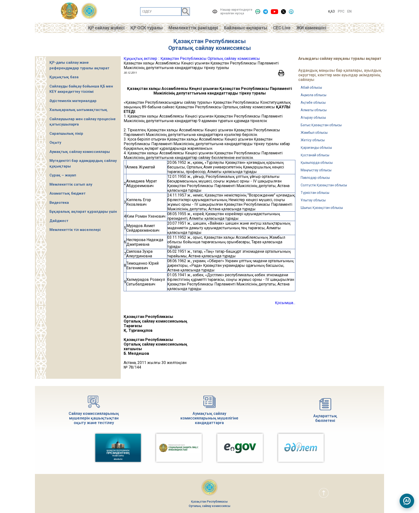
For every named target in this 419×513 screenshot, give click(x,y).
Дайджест (58, 221)
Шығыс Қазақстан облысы (322, 208)
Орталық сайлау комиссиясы (209, 48)
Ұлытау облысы (313, 200)
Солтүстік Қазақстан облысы (324, 185)
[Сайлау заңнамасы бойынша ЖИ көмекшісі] (407, 501)
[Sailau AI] (291, 11)
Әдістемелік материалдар (73, 101)
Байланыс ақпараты (245, 27)
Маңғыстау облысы (316, 170)
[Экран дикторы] (257, 11)
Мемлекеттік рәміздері (193, 27)
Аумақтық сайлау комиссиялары (79, 152)
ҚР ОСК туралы (146, 27)
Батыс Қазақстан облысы (321, 125)
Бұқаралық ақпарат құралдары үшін (83, 211)
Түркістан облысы (315, 193)
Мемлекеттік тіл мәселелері (75, 230)
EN (349, 11)
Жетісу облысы (313, 140)
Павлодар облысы (315, 178)
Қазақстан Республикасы (209, 41)
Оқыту (55, 142)
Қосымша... (285, 302)
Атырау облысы (313, 117)
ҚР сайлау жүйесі (106, 27)
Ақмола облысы (313, 95)
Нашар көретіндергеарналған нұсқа (236, 11)
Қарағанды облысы (316, 148)
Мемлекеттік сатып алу (70, 184)
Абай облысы (311, 87)
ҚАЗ (331, 11)
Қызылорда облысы (317, 163)
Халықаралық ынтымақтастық (78, 110)
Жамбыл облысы (314, 132)
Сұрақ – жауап (62, 175)
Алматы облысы (314, 110)
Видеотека (59, 202)
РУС (341, 11)
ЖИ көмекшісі (311, 27)
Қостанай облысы (315, 155)
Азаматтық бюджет (67, 193)
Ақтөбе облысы (313, 102)
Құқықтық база (64, 77)
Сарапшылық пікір (66, 133)
